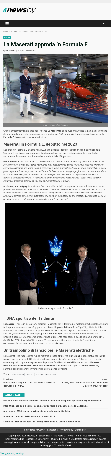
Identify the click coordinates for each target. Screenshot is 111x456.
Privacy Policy (66, 429)
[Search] (104, 23)
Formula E (30, 374)
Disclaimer (80, 429)
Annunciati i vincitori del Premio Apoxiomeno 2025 (29, 416)
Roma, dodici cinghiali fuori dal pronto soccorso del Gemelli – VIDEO (29, 382)
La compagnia (52, 149)
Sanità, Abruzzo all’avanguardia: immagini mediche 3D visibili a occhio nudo (41, 421)
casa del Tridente (38, 130)
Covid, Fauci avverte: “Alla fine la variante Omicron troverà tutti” (85, 382)
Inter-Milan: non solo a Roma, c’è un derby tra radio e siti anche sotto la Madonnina (45, 406)
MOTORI (7, 38)
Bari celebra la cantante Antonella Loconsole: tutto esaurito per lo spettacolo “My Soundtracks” (52, 400)
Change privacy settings (12, 453)
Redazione (52, 429)
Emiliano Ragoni (12, 51)
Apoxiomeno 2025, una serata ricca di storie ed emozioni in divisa (36, 411)
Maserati (39, 374)
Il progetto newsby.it (34, 429)
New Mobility (50, 374)
